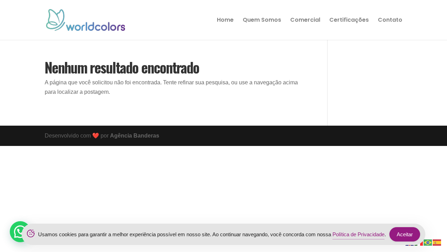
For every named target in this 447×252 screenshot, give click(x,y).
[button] (20, 231)
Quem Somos (262, 21)
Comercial (305, 21)
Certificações (349, 21)
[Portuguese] (428, 242)
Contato (390, 21)
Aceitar (405, 234)
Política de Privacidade (358, 234)
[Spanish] (437, 242)
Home (225, 21)
